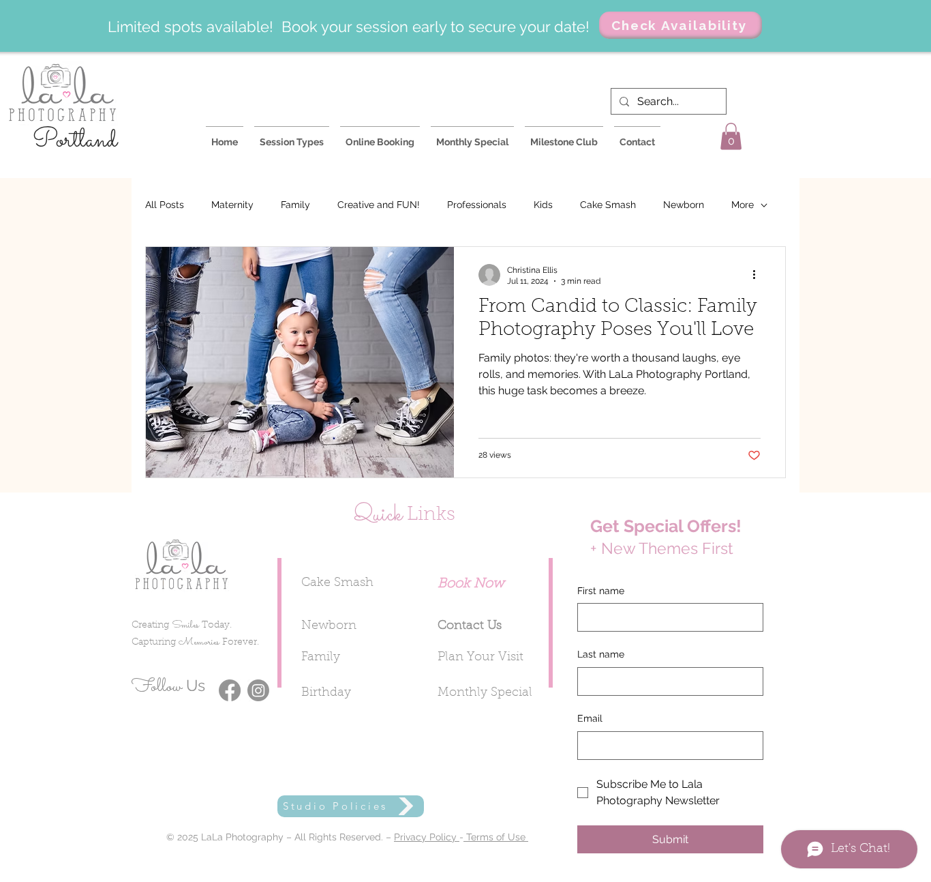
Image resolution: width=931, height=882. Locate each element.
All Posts (164, 204)
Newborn (683, 204)
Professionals (476, 204)
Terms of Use (495, 837)
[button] (731, 136)
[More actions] (758, 275)
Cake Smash (608, 204)
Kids (543, 204)
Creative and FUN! (378, 204)
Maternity (232, 204)
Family (295, 204)
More (742, 204)
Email (589, 718)
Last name (600, 654)
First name (600, 590)
